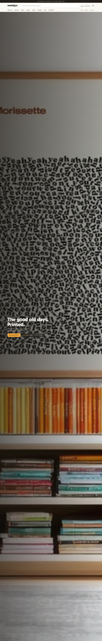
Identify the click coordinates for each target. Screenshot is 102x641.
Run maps (51, 10)
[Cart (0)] (93, 5)
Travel (28, 10)
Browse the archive (14, 335)
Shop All (10, 10)
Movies (17, 10)
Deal (45, 10)
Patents (40, 10)
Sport (34, 10)
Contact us (92, 10)
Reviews (86, 10)
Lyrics (22, 10)
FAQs (82, 10)
